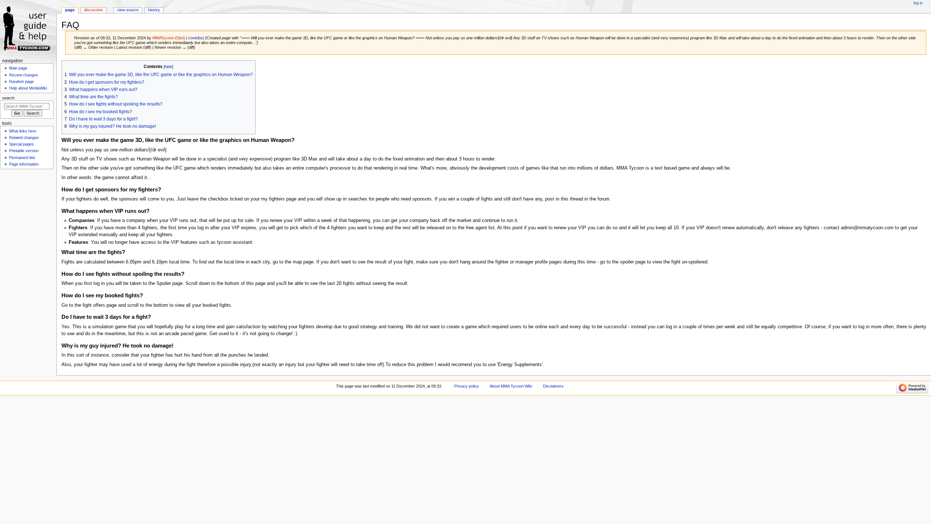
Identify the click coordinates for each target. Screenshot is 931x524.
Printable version (24, 150)
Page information (24, 164)
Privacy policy (466, 386)
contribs (195, 38)
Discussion (93, 10)
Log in (918, 3)
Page (70, 10)
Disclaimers (553, 386)
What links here (22, 131)
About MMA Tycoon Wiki (511, 386)
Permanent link (22, 157)
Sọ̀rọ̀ (181, 38)
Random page (21, 81)
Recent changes (23, 75)
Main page (18, 68)
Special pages (21, 144)
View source (128, 10)
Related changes (24, 137)
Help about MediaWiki (28, 88)
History (154, 10)
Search (8, 98)
